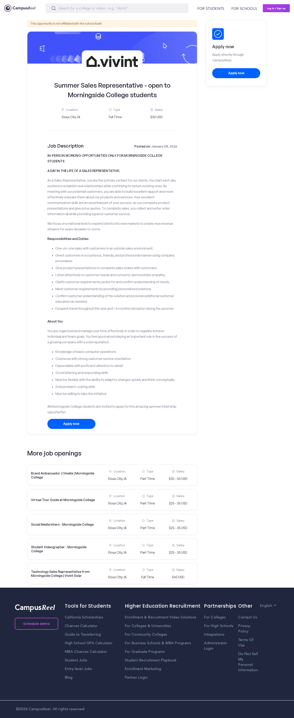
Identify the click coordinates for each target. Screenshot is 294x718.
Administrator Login (215, 645)
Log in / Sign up (276, 8)
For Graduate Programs (145, 652)
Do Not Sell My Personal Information (248, 662)
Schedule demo (36, 623)
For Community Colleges (146, 634)
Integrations (214, 634)
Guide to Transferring (83, 634)
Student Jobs (76, 660)
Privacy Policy (244, 628)
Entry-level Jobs (78, 669)
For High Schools (218, 626)
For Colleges (215, 617)
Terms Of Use (246, 642)
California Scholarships (84, 617)
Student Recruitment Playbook (151, 660)
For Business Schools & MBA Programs (158, 643)
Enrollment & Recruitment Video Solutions (160, 617)
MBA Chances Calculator (86, 652)
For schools (244, 9)
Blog (69, 677)
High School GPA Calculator (89, 643)
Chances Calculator (81, 626)
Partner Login (136, 677)
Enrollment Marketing (143, 669)
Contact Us (247, 617)
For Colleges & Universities (148, 626)
